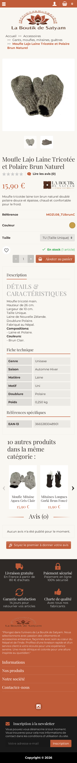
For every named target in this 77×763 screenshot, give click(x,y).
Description (17, 274)
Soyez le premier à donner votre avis (41, 545)
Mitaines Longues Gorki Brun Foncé (54, 498)
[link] (38, 706)
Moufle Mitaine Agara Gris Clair (23, 498)
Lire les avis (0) (44, 174)
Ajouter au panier (59, 258)
